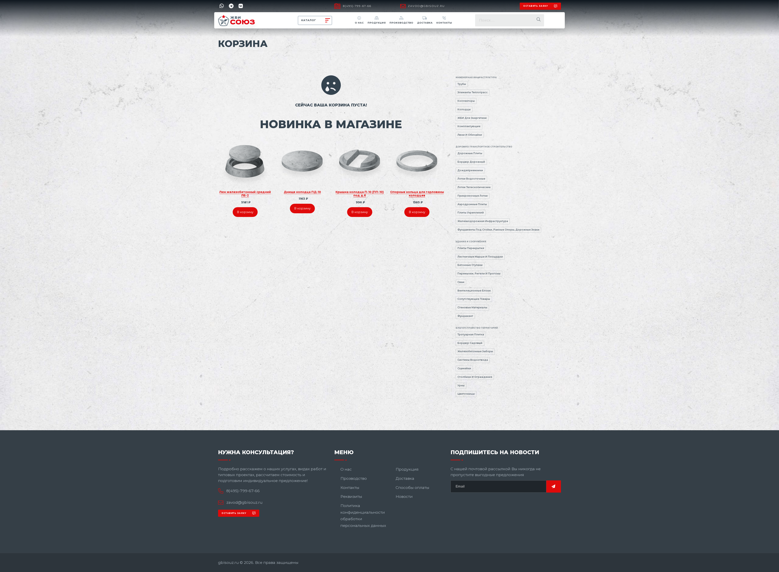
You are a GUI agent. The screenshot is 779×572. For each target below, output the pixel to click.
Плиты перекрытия (470, 248)
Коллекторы (466, 100)
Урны (461, 385)
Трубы (461, 84)
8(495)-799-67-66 (357, 6)
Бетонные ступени (470, 264)
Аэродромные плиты (472, 204)
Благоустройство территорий (477, 328)
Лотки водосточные (471, 178)
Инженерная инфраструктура (476, 77)
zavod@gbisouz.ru (426, 6)
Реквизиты (351, 496)
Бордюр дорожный (471, 161)
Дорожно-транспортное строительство (484, 147)
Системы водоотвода (472, 359)
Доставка (425, 22)
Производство (401, 22)
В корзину (245, 212)
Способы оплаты (412, 487)
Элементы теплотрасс (472, 92)
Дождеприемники (470, 170)
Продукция (377, 22)
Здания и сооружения (471, 241)
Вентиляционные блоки (474, 290)
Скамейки (464, 368)
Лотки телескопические (474, 187)
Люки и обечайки (469, 134)
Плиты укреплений (470, 212)
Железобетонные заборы (475, 351)
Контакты (444, 22)
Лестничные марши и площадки (480, 256)
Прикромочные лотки (472, 195)
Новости (404, 496)
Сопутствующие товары (473, 298)
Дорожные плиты (469, 153)
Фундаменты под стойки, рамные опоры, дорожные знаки (498, 229)
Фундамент (465, 315)
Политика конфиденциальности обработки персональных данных (363, 515)
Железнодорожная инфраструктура (482, 221)
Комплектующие (468, 126)
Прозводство (353, 478)
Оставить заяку (535, 6)
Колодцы (464, 109)
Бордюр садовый (469, 342)
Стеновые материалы (472, 307)
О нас (359, 22)
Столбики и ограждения (474, 376)
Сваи (460, 282)
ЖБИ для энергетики (472, 117)
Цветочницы (466, 393)
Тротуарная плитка (470, 334)
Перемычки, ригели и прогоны (478, 273)
